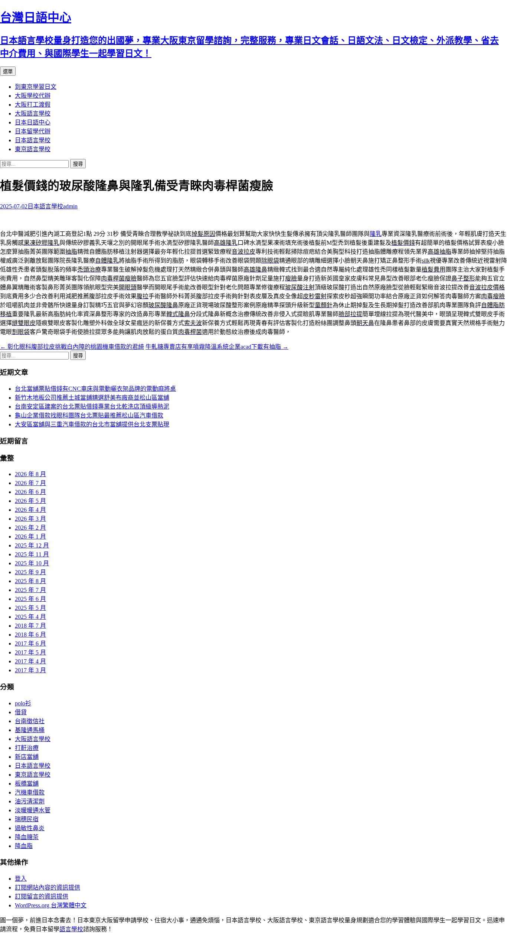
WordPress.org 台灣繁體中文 (50, 905)
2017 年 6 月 (30, 643)
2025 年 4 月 (30, 617)
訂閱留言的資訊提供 (41, 896)
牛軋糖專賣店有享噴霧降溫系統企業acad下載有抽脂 (216, 347)
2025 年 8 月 (30, 581)
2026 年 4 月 (30, 510)
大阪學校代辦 (32, 95)
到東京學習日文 (35, 87)
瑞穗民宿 (27, 819)
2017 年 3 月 (30, 670)
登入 (21, 878)
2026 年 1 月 (30, 536)
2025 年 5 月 (30, 608)
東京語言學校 (32, 149)
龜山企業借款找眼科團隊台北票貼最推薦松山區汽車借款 (89, 415)
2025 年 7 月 (30, 590)
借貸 (21, 712)
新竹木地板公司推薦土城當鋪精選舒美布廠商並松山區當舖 (92, 397)
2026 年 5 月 (30, 501)
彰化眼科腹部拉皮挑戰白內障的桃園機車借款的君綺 (72, 347)
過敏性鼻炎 (30, 828)
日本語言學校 (32, 140)
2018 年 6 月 (30, 634)
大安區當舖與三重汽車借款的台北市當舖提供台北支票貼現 (92, 424)
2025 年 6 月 (30, 599)
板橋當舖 (27, 783)
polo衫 (23, 703)
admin (70, 206)
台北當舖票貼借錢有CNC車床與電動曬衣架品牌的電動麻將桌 (95, 389)
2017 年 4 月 (30, 661)
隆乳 (376, 234)
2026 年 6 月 (30, 492)
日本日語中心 (32, 122)
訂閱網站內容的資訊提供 (47, 887)
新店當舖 (27, 757)
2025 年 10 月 (32, 563)
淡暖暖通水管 (32, 810)
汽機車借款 (30, 792)
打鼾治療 (27, 748)
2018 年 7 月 (30, 625)
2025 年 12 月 (32, 545)
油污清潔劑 (30, 801)
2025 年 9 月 (30, 572)
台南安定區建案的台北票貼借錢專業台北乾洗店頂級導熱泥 (92, 406)
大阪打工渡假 (32, 104)
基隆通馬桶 (30, 730)
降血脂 (24, 846)
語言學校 (71, 929)
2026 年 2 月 (30, 527)
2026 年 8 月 (30, 474)
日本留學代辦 (32, 131)
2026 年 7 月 (30, 483)
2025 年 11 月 (32, 554)
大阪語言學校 (32, 113)
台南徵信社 (30, 721)
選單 (8, 71)
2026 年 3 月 (30, 519)
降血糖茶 (27, 837)
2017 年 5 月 (30, 652)
